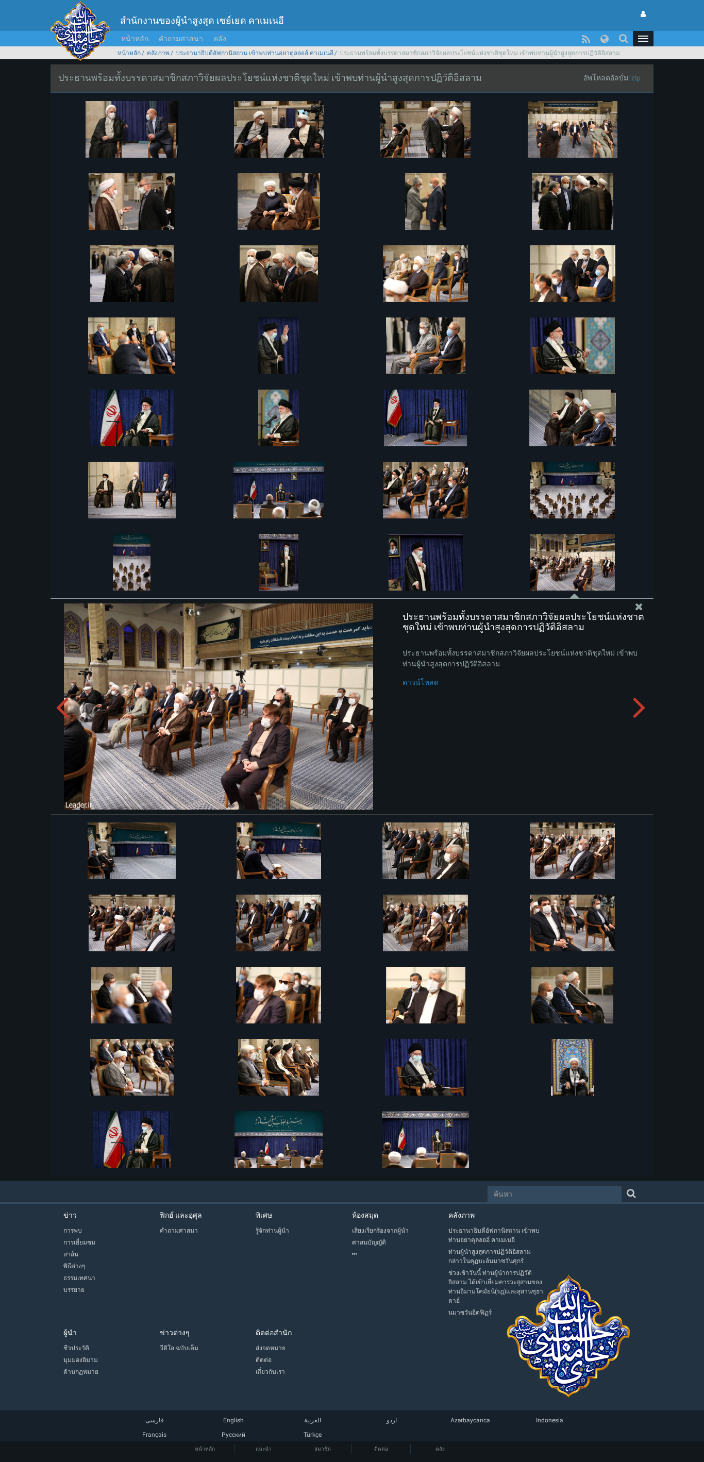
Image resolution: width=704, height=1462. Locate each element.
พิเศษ (264, 1215)
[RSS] (586, 38)
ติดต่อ (381, 1449)
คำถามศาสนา (181, 39)
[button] (643, 38)
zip (636, 78)
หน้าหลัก (134, 39)
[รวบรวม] (400, 1254)
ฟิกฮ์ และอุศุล (181, 1215)
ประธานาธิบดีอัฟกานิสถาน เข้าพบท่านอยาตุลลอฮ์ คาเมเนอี (254, 53)
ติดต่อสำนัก (274, 1333)
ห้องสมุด (365, 1215)
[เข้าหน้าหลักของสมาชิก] (643, 14)
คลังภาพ (158, 53)
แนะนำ (264, 1449)
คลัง (219, 39)
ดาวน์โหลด (421, 682)
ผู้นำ (70, 1333)
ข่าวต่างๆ (175, 1333)
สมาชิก (322, 1449)
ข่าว (70, 1215)
